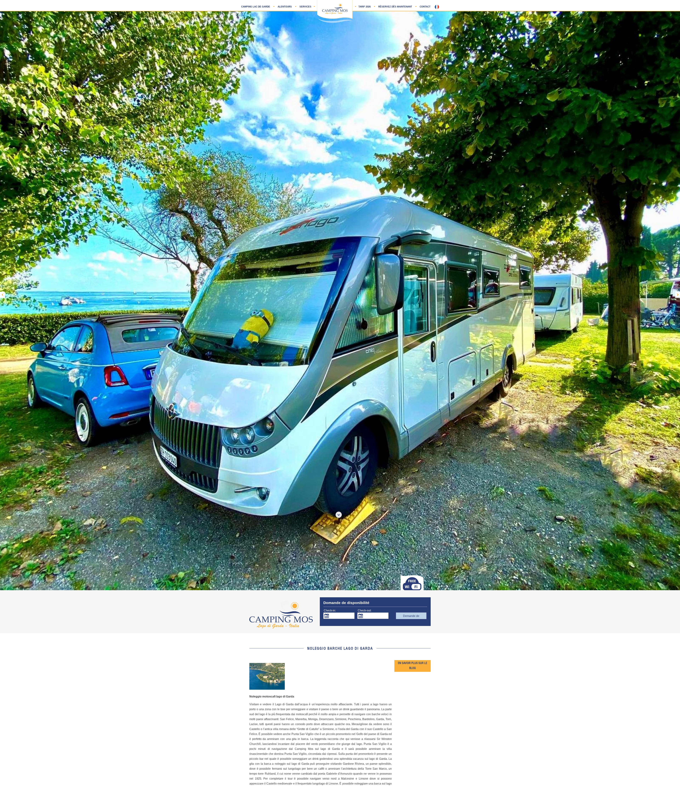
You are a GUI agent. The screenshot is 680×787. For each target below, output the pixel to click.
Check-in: (330, 610)
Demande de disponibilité (411, 616)
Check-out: (364, 610)
